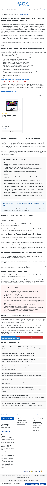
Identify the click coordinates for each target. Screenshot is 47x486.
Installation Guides (21, 424)
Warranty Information (22, 422)
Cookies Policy (36, 427)
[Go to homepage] (23, 3)
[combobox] (17, 9)
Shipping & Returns (21, 420)
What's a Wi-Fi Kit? (37, 422)
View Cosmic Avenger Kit (8, 337)
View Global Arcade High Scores (9, 91)
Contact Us (19, 417)
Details (12, 131)
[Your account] (37, 9)
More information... (14, 484)
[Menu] (2, 9)
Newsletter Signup (37, 425)
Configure (42, 484)
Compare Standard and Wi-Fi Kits (10, 338)
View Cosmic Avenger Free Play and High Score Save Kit (15, 79)
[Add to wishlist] (19, 109)
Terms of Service (37, 430)
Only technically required (32, 484)
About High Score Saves (38, 417)
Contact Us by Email (7, 418)
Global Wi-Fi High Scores (38, 423)
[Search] (29, 9)
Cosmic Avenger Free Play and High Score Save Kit (10, 116)
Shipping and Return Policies (8, 127)
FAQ (18, 418)
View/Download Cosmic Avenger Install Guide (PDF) (13, 81)
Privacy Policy (36, 429)
